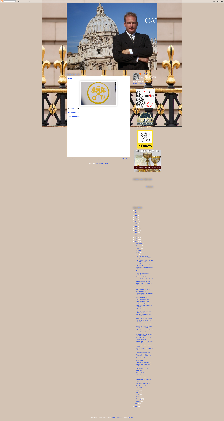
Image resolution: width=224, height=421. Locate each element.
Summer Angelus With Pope (143, 281)
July (137, 254)
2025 (136, 210)
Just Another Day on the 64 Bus (144, 324)
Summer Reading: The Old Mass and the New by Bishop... (144, 342)
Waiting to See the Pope (142, 368)
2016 (136, 230)
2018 (136, 226)
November (139, 245)
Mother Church (139, 360)
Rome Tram (139, 370)
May (137, 392)
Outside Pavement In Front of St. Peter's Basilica (144, 294)
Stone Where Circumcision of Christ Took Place (143, 338)
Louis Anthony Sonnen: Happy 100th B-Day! (143, 264)
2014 (136, 235)
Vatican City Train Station (142, 287)
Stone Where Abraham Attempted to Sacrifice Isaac (144, 335)
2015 (136, 232)
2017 (136, 228)
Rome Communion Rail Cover (143, 379)
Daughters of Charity (141, 276)
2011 (136, 241)
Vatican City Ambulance (142, 332)
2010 (136, 404)
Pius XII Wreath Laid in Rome (143, 383)
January (138, 401)
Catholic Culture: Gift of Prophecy (144, 318)
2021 (136, 219)
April (137, 394)
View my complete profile (139, 83)
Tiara (137, 381)
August (138, 252)
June (137, 390)
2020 (136, 221)
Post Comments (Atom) (102, 163)
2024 (136, 213)
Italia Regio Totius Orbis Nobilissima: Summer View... (144, 355)
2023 (136, 215)
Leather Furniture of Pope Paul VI (144, 279)
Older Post (125, 159)
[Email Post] (78, 108)
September (139, 250)
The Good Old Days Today (142, 299)
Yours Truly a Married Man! (143, 352)
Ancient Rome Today (141, 377)
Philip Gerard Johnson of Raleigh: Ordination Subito (144, 261)
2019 (136, 224)
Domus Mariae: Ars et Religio (143, 362)
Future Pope (139, 271)
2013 (136, 237)
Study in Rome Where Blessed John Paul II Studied (144, 327)
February (138, 399)
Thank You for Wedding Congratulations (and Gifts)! (143, 257)
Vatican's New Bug (140, 372)
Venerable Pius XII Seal (142, 297)
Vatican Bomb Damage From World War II (143, 311)
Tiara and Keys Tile (141, 358)
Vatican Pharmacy (140, 375)
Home (99, 159)
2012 (136, 239)
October (138, 248)
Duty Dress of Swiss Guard (143, 289)
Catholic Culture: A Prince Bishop (144, 329)
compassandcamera (117, 417)
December (139, 243)
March (138, 396)
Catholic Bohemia (140, 308)
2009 (136, 406)
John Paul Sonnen (146, 73)
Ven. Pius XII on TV (141, 291)
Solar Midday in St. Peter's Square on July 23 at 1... (143, 302)
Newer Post (71, 159)
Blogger (131, 417)
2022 (136, 217)
